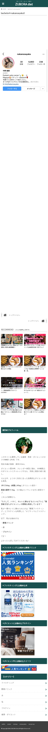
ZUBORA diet (24, 4)
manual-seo (31, 724)
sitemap (15, 724)
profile (3, 724)
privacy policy (23, 724)
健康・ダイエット (8, 714)
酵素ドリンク (6, 689)
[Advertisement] (24, 33)
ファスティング (7, 683)
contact (9, 724)
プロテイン (5, 708)
